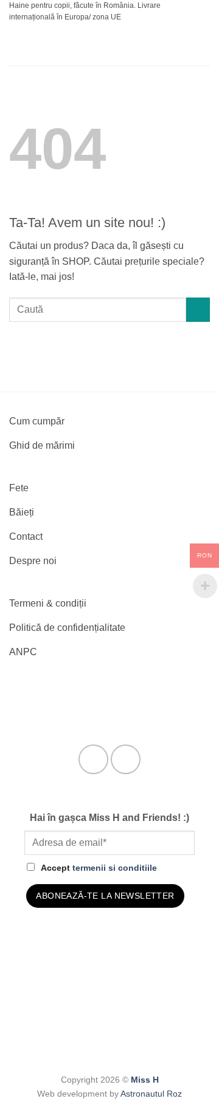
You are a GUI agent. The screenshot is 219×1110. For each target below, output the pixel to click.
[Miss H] (111, 44)
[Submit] (198, 309)
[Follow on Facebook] (93, 759)
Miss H (145, 1079)
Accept (99, 868)
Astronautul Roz (151, 1093)
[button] (16, 45)
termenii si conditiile (114, 868)
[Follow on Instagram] (126, 759)
